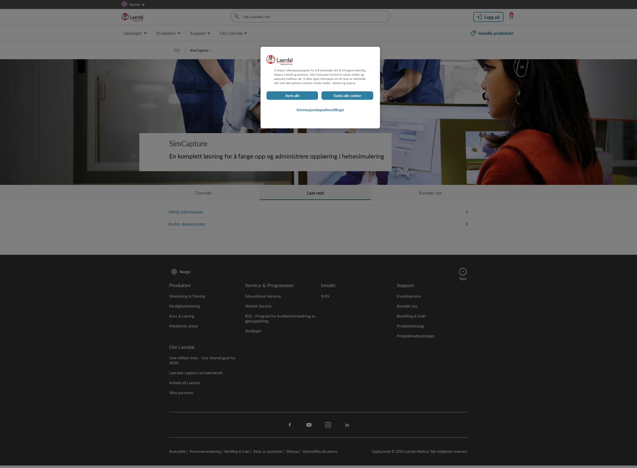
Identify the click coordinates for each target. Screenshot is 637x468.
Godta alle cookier (347, 95)
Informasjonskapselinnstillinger (320, 109)
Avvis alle (292, 95)
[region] (320, 87)
